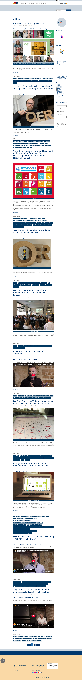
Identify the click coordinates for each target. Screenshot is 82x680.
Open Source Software (31, 586)
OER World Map (59, 92)
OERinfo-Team (16, 666)
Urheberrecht (29, 147)
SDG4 (31, 224)
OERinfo (45, 143)
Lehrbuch (16, 584)
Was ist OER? (22, 3)
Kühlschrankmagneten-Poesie (45, 455)
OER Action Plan (44, 222)
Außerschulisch (59, 86)
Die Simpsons (21, 282)
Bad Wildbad (16, 455)
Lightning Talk (17, 80)
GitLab (28, 581)
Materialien (38, 3)
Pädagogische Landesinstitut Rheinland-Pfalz (36, 526)
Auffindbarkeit (33, 141)
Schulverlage (47, 145)
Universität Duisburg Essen (27, 640)
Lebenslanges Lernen (18, 222)
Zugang (40, 640)
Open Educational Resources (30, 80)
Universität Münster (41, 586)
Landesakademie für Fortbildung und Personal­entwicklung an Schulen (28, 457)
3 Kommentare (39, 90)
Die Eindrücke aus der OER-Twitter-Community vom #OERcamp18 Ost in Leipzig (30, 292)
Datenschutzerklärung (60, 121)
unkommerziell (21, 147)
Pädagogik (29, 145)
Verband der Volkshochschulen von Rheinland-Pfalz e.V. (25, 531)
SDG (28, 224)
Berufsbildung (59, 87)
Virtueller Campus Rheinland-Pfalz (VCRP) (22, 533)
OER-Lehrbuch (33, 584)
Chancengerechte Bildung (38, 218)
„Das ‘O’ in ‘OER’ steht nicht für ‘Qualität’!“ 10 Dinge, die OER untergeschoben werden (33, 87)
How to (58, 90)
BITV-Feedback (16, 670)
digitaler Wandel (41, 636)
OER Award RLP (33, 524)
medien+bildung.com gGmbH (20, 524)
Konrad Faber (40, 522)
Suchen (69, 10)
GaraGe (19, 345)
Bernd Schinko (23, 455)
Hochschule (32, 541)
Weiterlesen (15, 72)
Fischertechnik (35, 455)
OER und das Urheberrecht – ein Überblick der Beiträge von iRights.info (62, 62)
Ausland (58, 85)
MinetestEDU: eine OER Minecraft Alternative (28, 352)
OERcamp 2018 (40, 345)
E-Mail (58, 104)
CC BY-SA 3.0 (35, 198)
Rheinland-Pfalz (50, 526)
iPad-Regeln (44, 78)
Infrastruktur (39, 581)
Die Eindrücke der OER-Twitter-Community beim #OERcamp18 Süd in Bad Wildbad (33, 402)
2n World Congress (17, 218)
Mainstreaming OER (25, 638)
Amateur (23, 141)
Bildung (15, 78)
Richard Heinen (44, 80)
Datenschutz (42, 677)
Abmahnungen (17, 141)
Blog (29, 3)
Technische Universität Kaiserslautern (21, 528)
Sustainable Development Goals (40, 224)
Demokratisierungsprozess (31, 636)
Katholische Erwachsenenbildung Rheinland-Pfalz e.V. (25, 522)
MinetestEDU (47, 395)
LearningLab (48, 636)
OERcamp (58, 94)
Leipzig (23, 345)
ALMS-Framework (17, 581)
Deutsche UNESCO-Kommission (20, 220)
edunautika (25, 78)
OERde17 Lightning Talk (32, 397)
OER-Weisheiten (32, 345)
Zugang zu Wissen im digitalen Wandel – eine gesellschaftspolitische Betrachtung (32, 590)
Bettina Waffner (17, 636)
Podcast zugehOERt (60, 95)
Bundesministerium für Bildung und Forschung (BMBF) (25, 518)
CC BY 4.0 (37, 126)
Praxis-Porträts (59, 96)
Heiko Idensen (21, 395)
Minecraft (34, 395)
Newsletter (47, 677)
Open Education (35, 284)
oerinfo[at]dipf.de (37, 670)
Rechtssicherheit (40, 145)
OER (22, 80)
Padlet (38, 80)
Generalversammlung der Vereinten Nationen (37, 220)
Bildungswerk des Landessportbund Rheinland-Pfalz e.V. (37, 516)
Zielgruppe (16, 286)
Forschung (58, 88)
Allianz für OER (17, 516)
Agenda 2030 (25, 218)
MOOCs (38, 143)
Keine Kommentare (36, 25)
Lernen (37, 282)
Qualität (34, 145)
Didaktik (20, 78)
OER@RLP (40, 524)
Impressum (37, 677)
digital (43, 141)
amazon (27, 141)
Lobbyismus (16, 143)
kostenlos (48, 141)
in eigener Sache (59, 91)
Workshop (23, 347)
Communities (43, 3)
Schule (31, 25)
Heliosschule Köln (32, 78)
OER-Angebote (17, 284)
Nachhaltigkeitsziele (33, 222)
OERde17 (24, 397)
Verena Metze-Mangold (19, 226)
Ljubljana (25, 222)
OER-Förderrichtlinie (60, 93)
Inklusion (39, 78)
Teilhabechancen (17, 640)
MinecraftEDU (40, 395)
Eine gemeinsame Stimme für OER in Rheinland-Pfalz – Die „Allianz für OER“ (31, 464)
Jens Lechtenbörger (47, 581)
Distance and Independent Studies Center (22, 520)
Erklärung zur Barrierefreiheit (18, 669)
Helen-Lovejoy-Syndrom (30, 282)
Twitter (50, 345)
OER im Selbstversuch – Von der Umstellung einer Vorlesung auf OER (33, 537)
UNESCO (15, 147)
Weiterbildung (17, 347)
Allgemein (34, 90)
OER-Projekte (23, 284)
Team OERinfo (25, 25)
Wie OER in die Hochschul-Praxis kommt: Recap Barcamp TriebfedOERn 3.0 (62, 65)
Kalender (33, 3)
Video (15, 82)
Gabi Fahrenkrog (26, 160)
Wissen (26, 3)
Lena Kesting (51, 78)
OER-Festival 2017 (17, 397)
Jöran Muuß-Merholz (27, 90)
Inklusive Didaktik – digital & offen (29, 23)
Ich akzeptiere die (60, 121)
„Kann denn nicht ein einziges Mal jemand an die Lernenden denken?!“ (32, 231)
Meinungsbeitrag (23, 143)
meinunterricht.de (31, 143)
